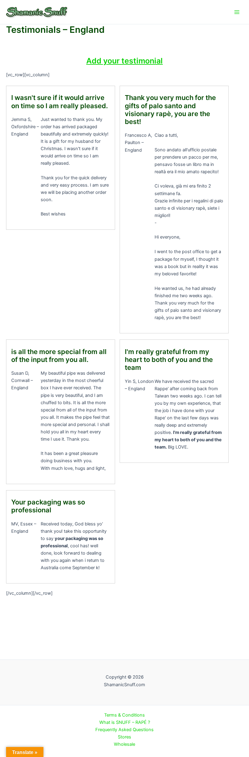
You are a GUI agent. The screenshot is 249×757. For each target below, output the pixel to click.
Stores (124, 737)
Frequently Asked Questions (124, 729)
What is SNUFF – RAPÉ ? (124, 722)
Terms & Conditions (124, 715)
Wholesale (124, 744)
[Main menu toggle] (237, 12)
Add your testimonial (124, 60)
